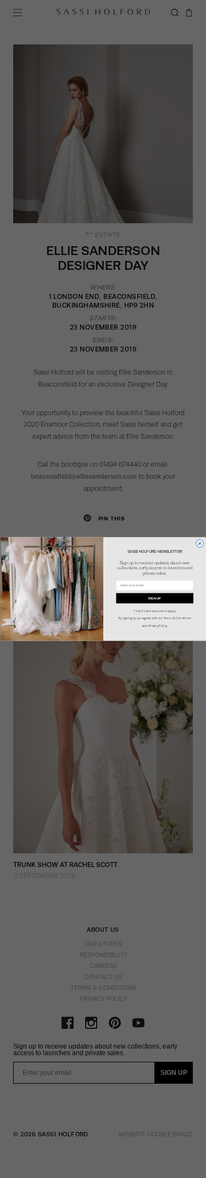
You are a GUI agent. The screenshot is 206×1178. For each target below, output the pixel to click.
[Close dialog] (199, 543)
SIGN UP (154, 598)
